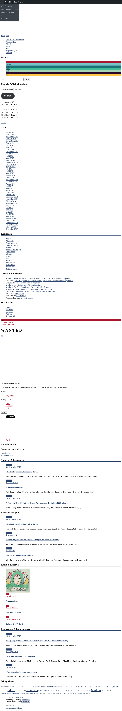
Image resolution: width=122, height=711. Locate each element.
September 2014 (12, 203)
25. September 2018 (13, 498)
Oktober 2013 (11, 227)
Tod (48, 693)
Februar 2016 (11, 175)
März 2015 (10, 193)
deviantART (10, 316)
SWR (41, 693)
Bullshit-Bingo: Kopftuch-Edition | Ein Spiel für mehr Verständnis (32, 540)
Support (4, 15)
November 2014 (12, 199)
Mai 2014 (9, 212)
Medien (58, 690)
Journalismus (19, 690)
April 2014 (10, 214)
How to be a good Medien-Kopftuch (26, 283)
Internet (8, 254)
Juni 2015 (9, 186)
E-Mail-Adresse (7, 89)
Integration (4, 690)
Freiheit (78, 687)
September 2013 (12, 229)
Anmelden (9, 2)
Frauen (73, 687)
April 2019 (10, 132)
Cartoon (41, 687)
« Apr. (3, 123)
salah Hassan (10, 291)
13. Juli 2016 (10, 596)
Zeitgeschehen (11, 269)
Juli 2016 (9, 169)
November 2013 (12, 225)
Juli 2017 (9, 154)
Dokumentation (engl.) (9, 9)
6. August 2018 (11, 535)
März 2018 (10, 149)
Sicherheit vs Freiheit (14, 624)
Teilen (4, 412)
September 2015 (12, 182)
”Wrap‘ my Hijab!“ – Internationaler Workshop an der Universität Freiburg (37, 503)
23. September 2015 (13, 619)
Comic (49, 686)
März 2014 (10, 216)
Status (8, 69)
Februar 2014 (11, 218)
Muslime (96, 690)
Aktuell (8, 44)
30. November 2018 (13, 467)
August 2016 (10, 167)
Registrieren (18, 2)
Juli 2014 (9, 208)
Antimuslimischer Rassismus (22, 687)
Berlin (32, 687)
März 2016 (10, 173)
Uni (68, 693)
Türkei (64, 693)
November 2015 (12, 180)
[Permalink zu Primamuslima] (18, 592)
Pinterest (9, 314)
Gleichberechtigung (105, 687)
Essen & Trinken (12, 245)
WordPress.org (6, 6)
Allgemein (10, 241)
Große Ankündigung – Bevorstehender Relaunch (32, 287)
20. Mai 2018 (11, 667)
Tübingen (9, 406)
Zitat (7, 67)
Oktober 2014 (11, 201)
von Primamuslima (8, 325)
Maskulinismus (52, 690)
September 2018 (12, 141)
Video (8, 73)
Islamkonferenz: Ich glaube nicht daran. (22, 472)
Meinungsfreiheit (65, 690)
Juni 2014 (9, 210)
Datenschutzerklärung (14, 708)
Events (8, 247)
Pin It (8, 440)
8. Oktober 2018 (12, 483)
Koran (40, 691)
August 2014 (10, 205)
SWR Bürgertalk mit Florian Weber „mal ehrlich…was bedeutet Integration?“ (43, 278)
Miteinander (81, 690)
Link (7, 71)
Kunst (8, 46)
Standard (9, 465)
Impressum (10, 706)
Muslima (88, 691)
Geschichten (10, 252)
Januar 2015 (10, 195)
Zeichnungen (11, 267)
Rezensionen (10, 265)
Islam (8, 256)
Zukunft (88, 693)
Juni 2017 (9, 156)
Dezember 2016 (12, 162)
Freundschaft (85, 687)
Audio (8, 75)
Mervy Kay (74, 690)
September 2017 (12, 152)
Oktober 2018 (11, 139)
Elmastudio (25, 702)
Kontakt (9, 53)
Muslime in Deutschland (15, 40)
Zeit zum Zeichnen (26, 298)
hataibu (8, 278)
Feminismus (66, 687)
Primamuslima (61, 20)
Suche (8, 404)
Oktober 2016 (11, 165)
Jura (24, 691)
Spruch (37, 693)
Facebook (9, 310)
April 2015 (10, 190)
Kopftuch (32, 690)
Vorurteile (78, 693)
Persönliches (10, 262)
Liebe (45, 690)
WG (7, 408)
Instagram (9, 312)
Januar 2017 (10, 160)
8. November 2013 (8, 322)
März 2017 (10, 158)
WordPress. (26, 700)
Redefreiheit (19, 294)
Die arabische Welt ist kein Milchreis (20, 656)
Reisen (27, 693)
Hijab (116, 686)
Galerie (8, 64)
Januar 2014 (10, 221)
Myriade (9, 289)
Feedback (4, 18)
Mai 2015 (9, 188)
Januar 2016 (10, 177)
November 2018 (12, 137)
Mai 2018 (9, 147)
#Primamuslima (7, 687)
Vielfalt (71, 693)
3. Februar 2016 (12, 608)
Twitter (8, 308)
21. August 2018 (12, 652)
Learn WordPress (7, 12)
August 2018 (10, 143)
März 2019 (10, 134)
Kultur (8, 48)
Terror (45, 693)
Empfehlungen (11, 50)
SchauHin (32, 693)
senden (7, 96)
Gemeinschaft (94, 687)
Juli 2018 (9, 145)
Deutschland (57, 687)
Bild (7, 62)
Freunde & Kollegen (13, 250)
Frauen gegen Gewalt (14, 487)
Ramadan (15, 693)
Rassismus (22, 693)
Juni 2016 (9, 171)
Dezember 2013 (12, 223)
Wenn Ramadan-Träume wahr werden (21, 672)
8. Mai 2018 (10, 551)
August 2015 (10, 184)
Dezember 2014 (12, 197)
